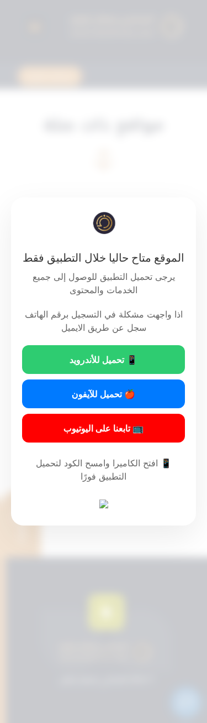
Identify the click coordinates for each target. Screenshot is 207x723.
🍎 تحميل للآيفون (103, 393)
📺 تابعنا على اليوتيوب (103, 428)
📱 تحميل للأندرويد (103, 359)
